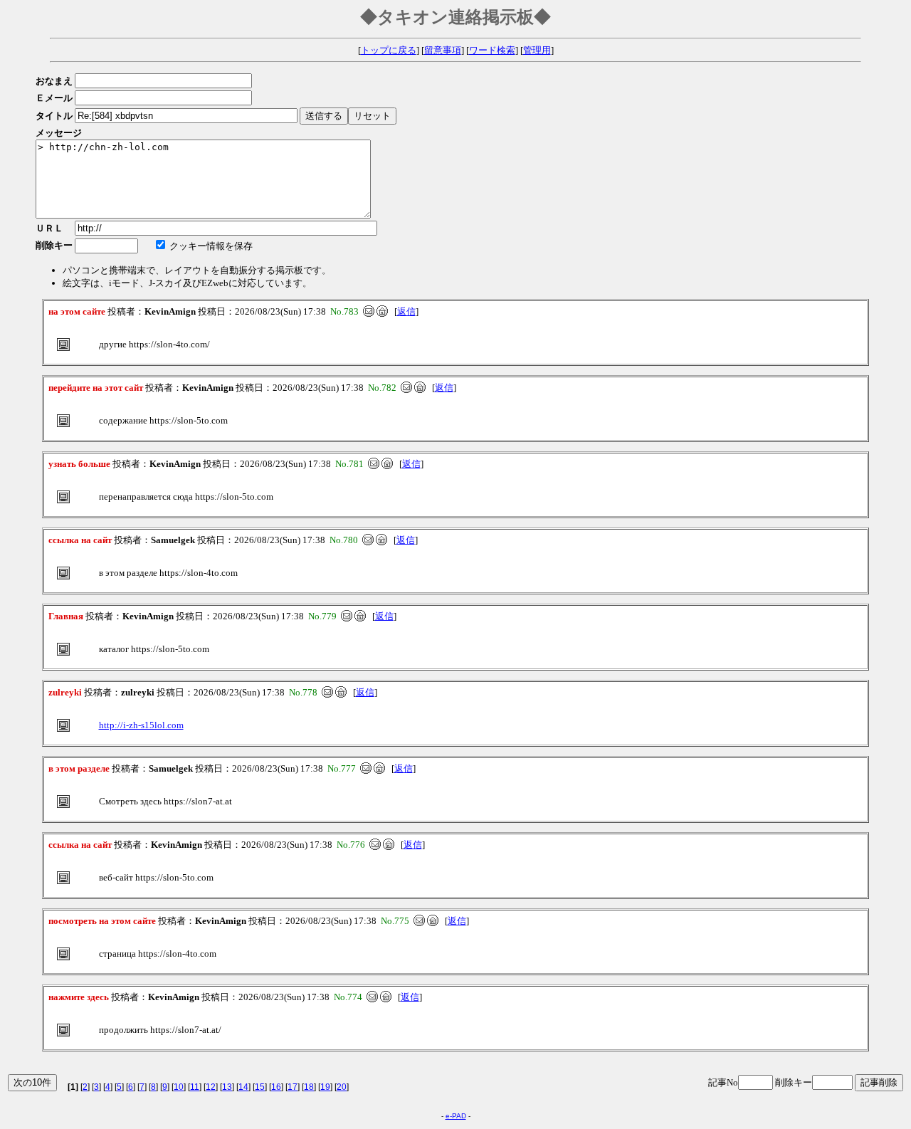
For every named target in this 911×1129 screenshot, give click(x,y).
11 (194, 1087)
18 (309, 1087)
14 (243, 1087)
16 (276, 1087)
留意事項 (442, 50)
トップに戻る (388, 50)
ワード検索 (492, 50)
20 (342, 1087)
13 (227, 1087)
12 (211, 1087)
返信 (406, 311)
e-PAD (456, 1116)
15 (260, 1087)
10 (179, 1087)
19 (325, 1087)
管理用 (537, 50)
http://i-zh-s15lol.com (141, 725)
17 (292, 1087)
